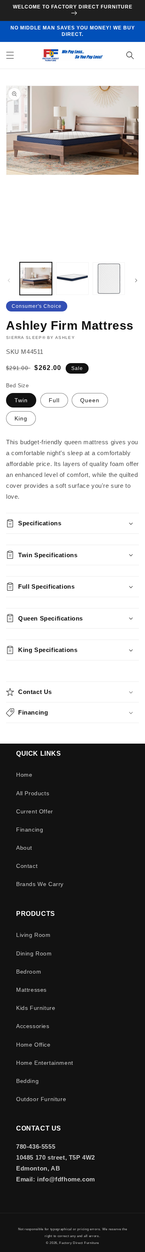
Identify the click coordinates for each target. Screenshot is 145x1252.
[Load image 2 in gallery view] (72, 278)
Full (54, 400)
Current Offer (34, 811)
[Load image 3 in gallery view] (109, 278)
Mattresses (31, 990)
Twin (21, 400)
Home (24, 774)
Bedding (27, 1081)
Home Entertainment (44, 1063)
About (24, 847)
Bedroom (28, 971)
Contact (26, 866)
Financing (29, 829)
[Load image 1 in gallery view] (36, 278)
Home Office (33, 1044)
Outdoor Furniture (41, 1099)
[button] (10, 55)
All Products (32, 793)
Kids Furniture (35, 1008)
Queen (89, 400)
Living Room (33, 935)
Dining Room (34, 953)
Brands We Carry (40, 884)
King (20, 418)
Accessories (33, 1026)
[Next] (136, 280)
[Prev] (9, 280)
